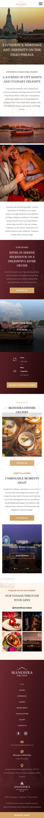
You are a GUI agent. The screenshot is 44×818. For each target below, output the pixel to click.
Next (29, 454)
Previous (18, 454)
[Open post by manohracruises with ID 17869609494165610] (32, 641)
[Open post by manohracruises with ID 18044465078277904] (32, 621)
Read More (22, 330)
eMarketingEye (35, 807)
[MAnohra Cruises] (21, 4)
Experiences (22, 696)
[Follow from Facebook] (18, 733)
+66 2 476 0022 (22, 759)
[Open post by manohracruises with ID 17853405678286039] (12, 621)
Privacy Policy (33, 797)
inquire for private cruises (22, 385)
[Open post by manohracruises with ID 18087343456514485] (12, 641)
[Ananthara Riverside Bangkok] (22, 786)
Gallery (22, 720)
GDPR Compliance (11, 797)
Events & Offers (22, 714)
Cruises (22, 690)
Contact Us (22, 725)
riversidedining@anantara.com (22, 745)
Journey (22, 702)
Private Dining (22, 708)
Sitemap (23, 797)
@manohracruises (22, 607)
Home (22, 684)
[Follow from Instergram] (25, 733)
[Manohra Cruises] (22, 671)
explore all (22, 290)
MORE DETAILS (22, 557)
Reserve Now (22, 815)
